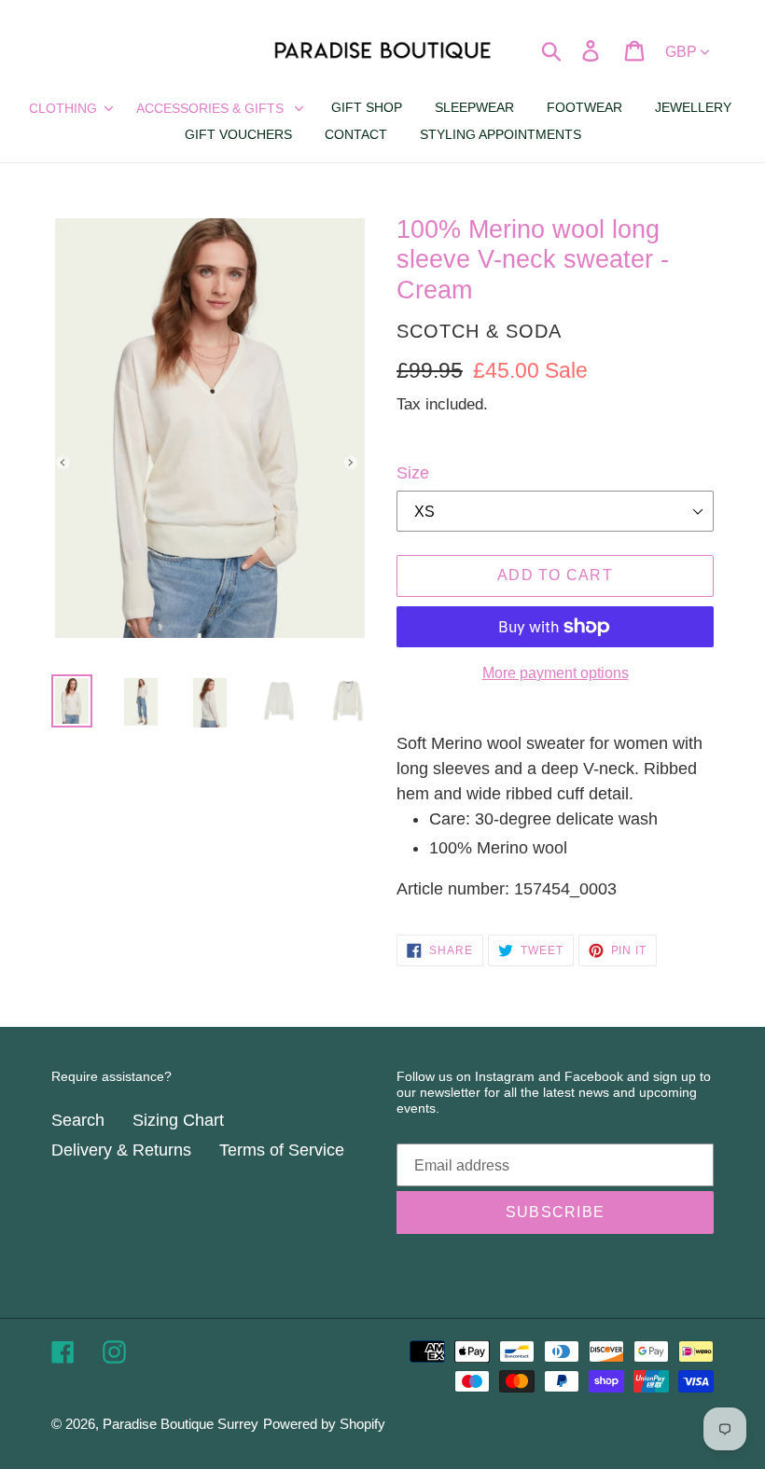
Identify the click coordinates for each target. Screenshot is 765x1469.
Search (77, 1120)
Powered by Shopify (324, 1424)
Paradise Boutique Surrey (180, 1424)
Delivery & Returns (121, 1150)
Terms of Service (281, 1150)
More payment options (555, 673)
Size (412, 473)
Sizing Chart (178, 1120)
